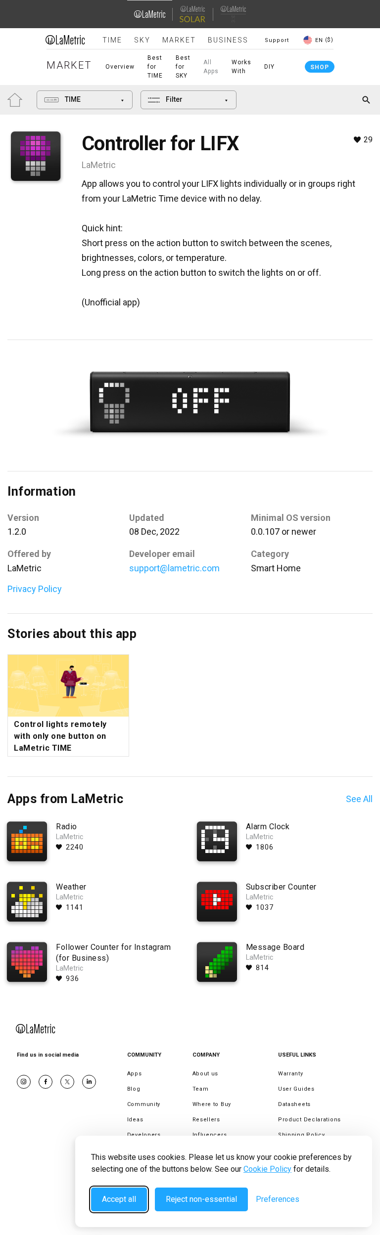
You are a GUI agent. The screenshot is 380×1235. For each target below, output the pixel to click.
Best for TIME (155, 66)
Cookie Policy (267, 1169)
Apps (134, 1073)
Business (228, 40)
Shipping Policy (301, 1135)
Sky (142, 40)
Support (277, 40)
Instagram (24, 1082)
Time (112, 40)
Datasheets (294, 1104)
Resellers (206, 1119)
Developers (144, 1135)
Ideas (135, 1119)
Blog (134, 1089)
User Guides (296, 1089)
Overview (120, 66)
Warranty (290, 1073)
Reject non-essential (201, 1199)
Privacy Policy (34, 589)
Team (200, 1089)
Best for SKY (183, 66)
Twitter (67, 1082)
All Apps (211, 67)
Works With (241, 67)
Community (143, 1104)
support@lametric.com (174, 568)
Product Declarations (309, 1119)
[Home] (65, 39)
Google (89, 1082)
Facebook (45, 1082)
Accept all (119, 1199)
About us (205, 1073)
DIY (269, 66)
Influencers (209, 1135)
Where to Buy (211, 1104)
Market (179, 40)
